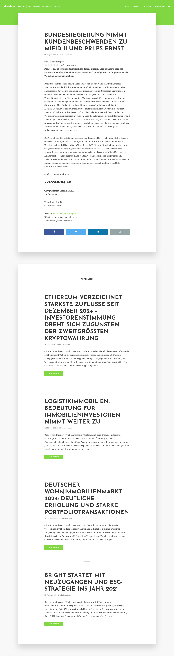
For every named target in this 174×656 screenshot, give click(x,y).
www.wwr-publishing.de (64, 214)
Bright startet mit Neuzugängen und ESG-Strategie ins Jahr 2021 (83, 582)
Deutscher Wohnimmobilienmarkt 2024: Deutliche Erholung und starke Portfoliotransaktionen (86, 498)
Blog (127, 6)
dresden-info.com (14, 6)
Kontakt (136, 6)
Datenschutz (160, 6)
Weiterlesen (54, 373)
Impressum (147, 6)
